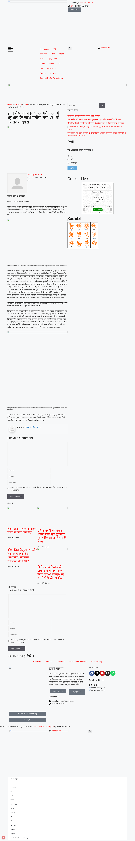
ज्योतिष (42, 63)
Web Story (51, 68)
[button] (70, 48)
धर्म (59, 63)
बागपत (26, 105)
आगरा (53, 54)
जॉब (41, 68)
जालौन (61, 54)
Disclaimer (60, 662)
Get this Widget (98, 212)
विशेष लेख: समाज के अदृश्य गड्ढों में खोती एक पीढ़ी (22, 530)
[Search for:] (83, 105)
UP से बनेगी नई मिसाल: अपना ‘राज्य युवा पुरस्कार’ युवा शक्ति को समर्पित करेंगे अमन (51, 536)
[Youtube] (102, 673)
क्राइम (42, 59)
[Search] (102, 105)
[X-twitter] (97, 673)
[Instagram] (107, 673)
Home (9, 105)
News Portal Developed (44, 726)
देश (55, 49)
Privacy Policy (96, 662)
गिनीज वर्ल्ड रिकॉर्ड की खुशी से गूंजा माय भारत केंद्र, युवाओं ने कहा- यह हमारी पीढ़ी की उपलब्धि (50, 572)
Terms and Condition (77, 662)
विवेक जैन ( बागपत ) (33, 427)
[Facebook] (91, 673)
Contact (48, 662)
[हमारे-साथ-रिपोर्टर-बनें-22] (67, 86)
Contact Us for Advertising (51, 78)
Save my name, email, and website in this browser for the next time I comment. (38, 488)
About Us (37, 662)
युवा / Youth (53, 59)
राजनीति (51, 63)
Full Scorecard (98, 209)
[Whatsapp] (112, 673)
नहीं (72, 159)
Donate (43, 73)
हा (71, 156)
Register (53, 73)
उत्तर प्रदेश (43, 54)
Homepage (44, 49)
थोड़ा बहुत (74, 163)
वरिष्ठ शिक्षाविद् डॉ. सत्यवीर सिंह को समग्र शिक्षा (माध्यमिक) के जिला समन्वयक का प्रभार (22, 555)
